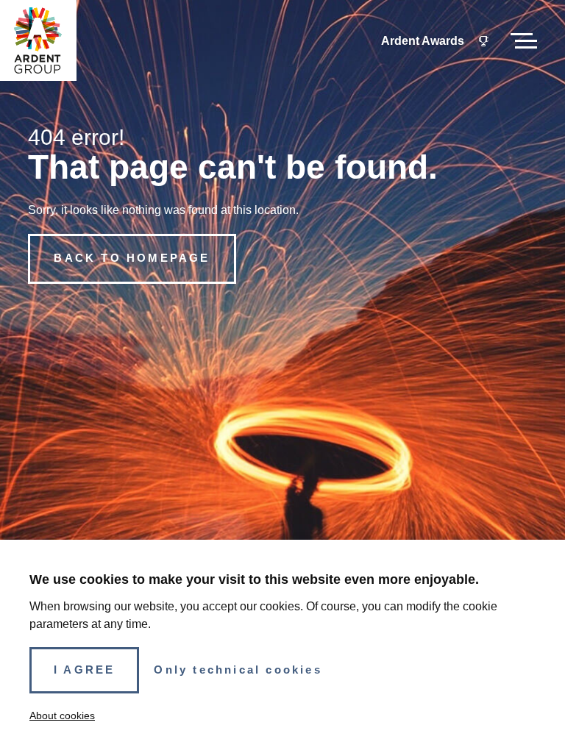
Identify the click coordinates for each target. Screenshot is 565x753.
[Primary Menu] (524, 41)
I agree (84, 670)
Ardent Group (38, 40)
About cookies (62, 715)
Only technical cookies (237, 670)
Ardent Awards (422, 40)
